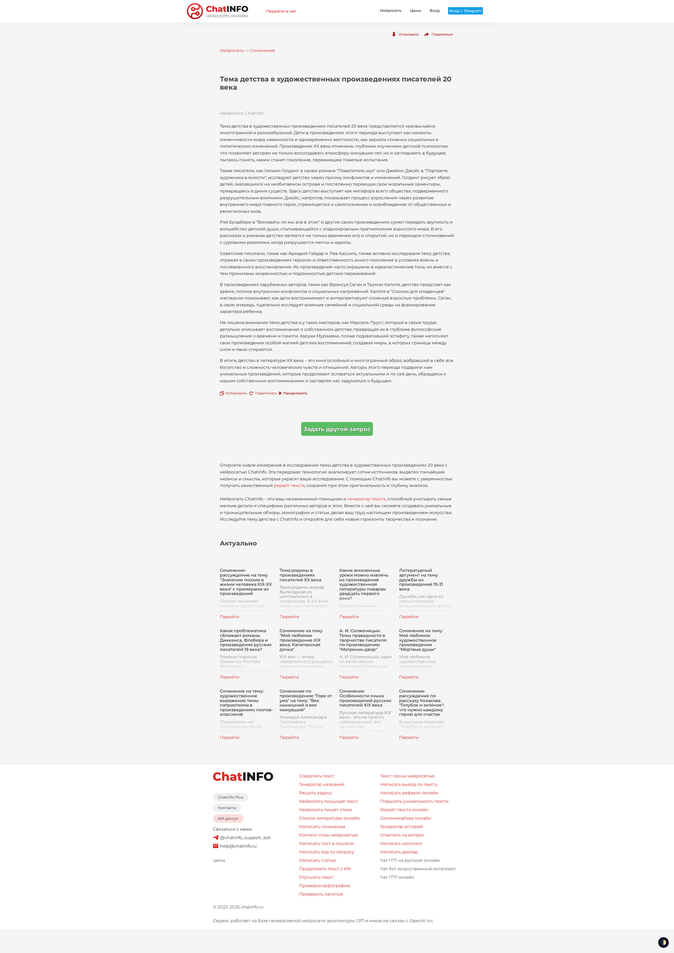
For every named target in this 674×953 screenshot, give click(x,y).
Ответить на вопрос (402, 835)
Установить (409, 34)
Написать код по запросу (326, 851)
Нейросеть (391, 10)
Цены (415, 10)
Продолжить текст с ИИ (325, 868)
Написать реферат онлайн (409, 792)
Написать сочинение (322, 826)
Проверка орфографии (324, 885)
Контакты (227, 807)
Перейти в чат (281, 11)
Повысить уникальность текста (414, 801)
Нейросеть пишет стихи (325, 809)
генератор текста (366, 498)
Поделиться (442, 34)
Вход (435, 10)
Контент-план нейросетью (328, 835)
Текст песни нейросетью (407, 775)
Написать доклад (398, 851)
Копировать (236, 393)
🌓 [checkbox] (663, 942)
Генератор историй (401, 826)
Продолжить (295, 393)
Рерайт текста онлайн (404, 809)
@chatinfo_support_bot (245, 837)
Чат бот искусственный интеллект (418, 868)
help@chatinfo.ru (238, 846)
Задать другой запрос (337, 429)
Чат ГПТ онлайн (397, 877)
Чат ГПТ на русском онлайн (410, 860)
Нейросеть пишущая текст (328, 801)
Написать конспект (401, 843)
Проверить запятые (321, 894)
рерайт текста (289, 485)
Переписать (266, 393)
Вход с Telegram (465, 10)
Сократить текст (316, 775)
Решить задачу (315, 792)
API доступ (228, 818)
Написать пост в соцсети (326, 843)
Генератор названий (321, 784)
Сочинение (262, 50)
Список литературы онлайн (329, 818)
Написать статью (317, 860)
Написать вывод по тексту (409, 784)
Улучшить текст (316, 877)
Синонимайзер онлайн (405, 818)
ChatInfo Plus (230, 797)
